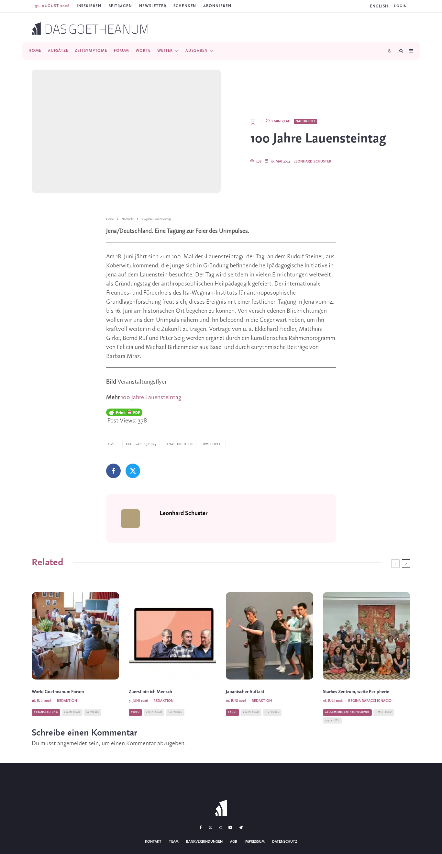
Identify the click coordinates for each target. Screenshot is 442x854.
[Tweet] (133, 471)
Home (34, 51)
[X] (210, 827)
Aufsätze (58, 51)
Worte (143, 51)
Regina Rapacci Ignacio (370, 701)
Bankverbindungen (204, 842)
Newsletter (152, 6)
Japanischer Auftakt (245, 692)
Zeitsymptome (91, 51)
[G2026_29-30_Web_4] (366, 636)
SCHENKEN (184, 6)
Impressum (255, 842)
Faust (232, 712)
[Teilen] (113, 471)
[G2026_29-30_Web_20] (75, 636)
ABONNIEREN (217, 6)
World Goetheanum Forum (58, 692)
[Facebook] (200, 827)
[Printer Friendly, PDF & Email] (124, 412)
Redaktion (67, 701)
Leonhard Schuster (312, 161)
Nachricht (305, 121)
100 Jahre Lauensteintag (151, 397)
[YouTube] (230, 827)
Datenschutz (284, 842)
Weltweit (213, 444)
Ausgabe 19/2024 (142, 444)
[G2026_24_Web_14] (269, 636)
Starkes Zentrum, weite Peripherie (356, 692)
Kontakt (153, 842)
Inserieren (89, 6)
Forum (121, 51)
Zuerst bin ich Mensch (150, 692)
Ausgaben (196, 51)
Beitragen (120, 6)
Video (135, 712)
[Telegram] (241, 827)
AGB (233, 842)
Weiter (165, 51)
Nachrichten (181, 444)
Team (174, 842)
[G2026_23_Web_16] (172, 636)
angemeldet (72, 743)
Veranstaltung (46, 712)
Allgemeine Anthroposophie (347, 712)
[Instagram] (220, 827)
